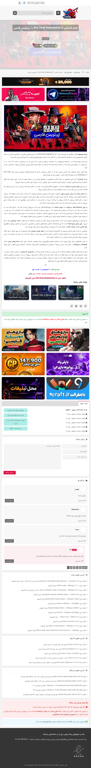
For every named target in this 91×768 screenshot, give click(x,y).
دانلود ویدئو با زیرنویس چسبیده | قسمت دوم (48, 274)
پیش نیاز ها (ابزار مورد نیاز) (16, 415)
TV (83, 72)
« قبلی (85, 567)
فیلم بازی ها (45, 39)
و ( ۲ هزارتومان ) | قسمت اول (45, 269)
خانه (87, 72)
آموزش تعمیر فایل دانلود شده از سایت (16, 422)
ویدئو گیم (77, 72)
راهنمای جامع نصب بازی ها (16, 410)
